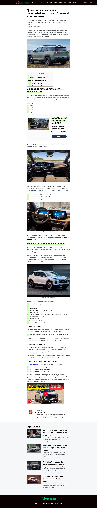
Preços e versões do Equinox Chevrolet (39, 85)
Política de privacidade (44, 503)
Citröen (50, 2)
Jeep (65, 2)
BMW (40, 2)
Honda (55, 2)
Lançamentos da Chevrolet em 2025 (36, 77)
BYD (37, 2)
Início (33, 2)
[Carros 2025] (22, 2)
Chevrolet (45, 2)
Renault (74, 2)
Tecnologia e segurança (35, 83)
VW (78, 2)
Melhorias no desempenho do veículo (37, 80)
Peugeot (69, 2)
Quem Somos (84, 2)
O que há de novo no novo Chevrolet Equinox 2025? (40, 76)
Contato (52, 503)
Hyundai (60, 2)
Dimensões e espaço (34, 82)
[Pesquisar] (91, 2)
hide (43, 73)
